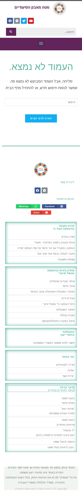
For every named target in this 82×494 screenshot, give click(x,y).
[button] (41, 43)
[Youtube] (31, 21)
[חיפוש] (11, 32)
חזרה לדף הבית (41, 118)
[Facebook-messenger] (17, 21)
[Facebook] (10, 21)
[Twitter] (24, 21)
